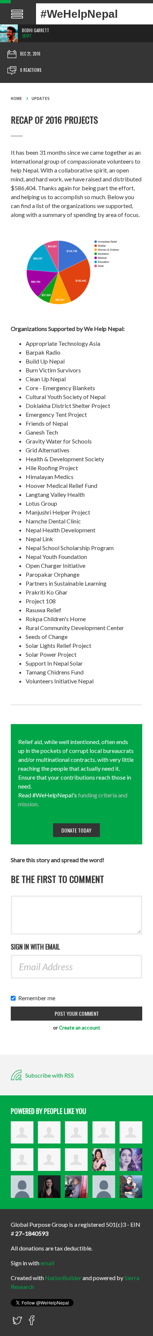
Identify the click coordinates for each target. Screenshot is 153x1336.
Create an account (79, 1028)
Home (16, 98)
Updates (41, 98)
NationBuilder (63, 1277)
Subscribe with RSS (49, 1075)
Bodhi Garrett (35, 30)
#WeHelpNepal (79, 14)
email (47, 1262)
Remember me (38, 997)
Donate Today (76, 830)
